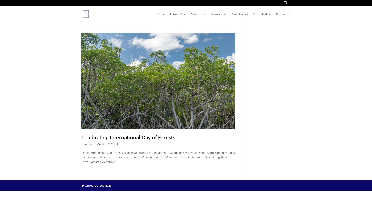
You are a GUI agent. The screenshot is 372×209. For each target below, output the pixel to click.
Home (161, 14)
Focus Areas (218, 14)
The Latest (260, 14)
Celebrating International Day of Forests (128, 137)
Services (196, 14)
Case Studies (239, 14)
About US (176, 14)
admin (89, 144)
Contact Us (283, 14)
